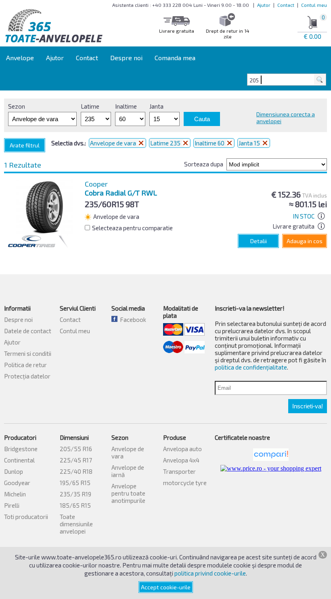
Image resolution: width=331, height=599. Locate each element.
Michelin (15, 494)
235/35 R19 (75, 494)
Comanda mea (175, 57)
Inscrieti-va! (307, 406)
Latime (90, 106)
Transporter (179, 471)
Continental (19, 460)
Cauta (202, 119)
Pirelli (11, 505)
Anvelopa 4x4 (181, 460)
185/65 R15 (75, 505)
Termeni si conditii (27, 353)
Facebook (131, 319)
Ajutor (263, 5)
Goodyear (17, 482)
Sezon (16, 106)
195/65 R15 (75, 482)
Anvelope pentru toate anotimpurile (128, 493)
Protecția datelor (27, 376)
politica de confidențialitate (251, 367)
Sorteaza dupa (203, 164)
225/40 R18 (76, 471)
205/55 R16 (76, 448)
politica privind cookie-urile (210, 573)
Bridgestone (21, 448)
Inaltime (126, 106)
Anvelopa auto (182, 448)
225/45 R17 (76, 460)
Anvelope (20, 57)
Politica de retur (25, 364)
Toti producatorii (26, 516)
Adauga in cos (305, 240)
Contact (285, 5)
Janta (156, 106)
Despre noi (126, 57)
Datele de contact (27, 330)
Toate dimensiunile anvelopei (76, 524)
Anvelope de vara (113, 143)
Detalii (258, 240)
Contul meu (314, 5)
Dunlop (13, 471)
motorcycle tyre (185, 482)
